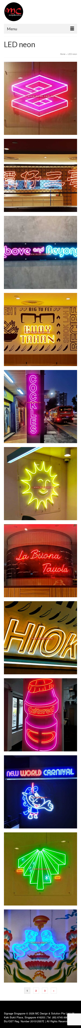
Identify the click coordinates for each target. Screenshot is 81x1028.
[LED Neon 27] (40, 791)
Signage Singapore (14, 1013)
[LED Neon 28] (40, 946)
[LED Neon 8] (40, 406)
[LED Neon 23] (40, 329)
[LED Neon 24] (40, 483)
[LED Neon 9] (40, 560)
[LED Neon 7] (40, 252)
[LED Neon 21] (40, 98)
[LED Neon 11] (40, 869)
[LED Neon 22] (40, 175)
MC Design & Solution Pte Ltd (52, 1013)
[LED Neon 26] (40, 637)
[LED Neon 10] (40, 714)
